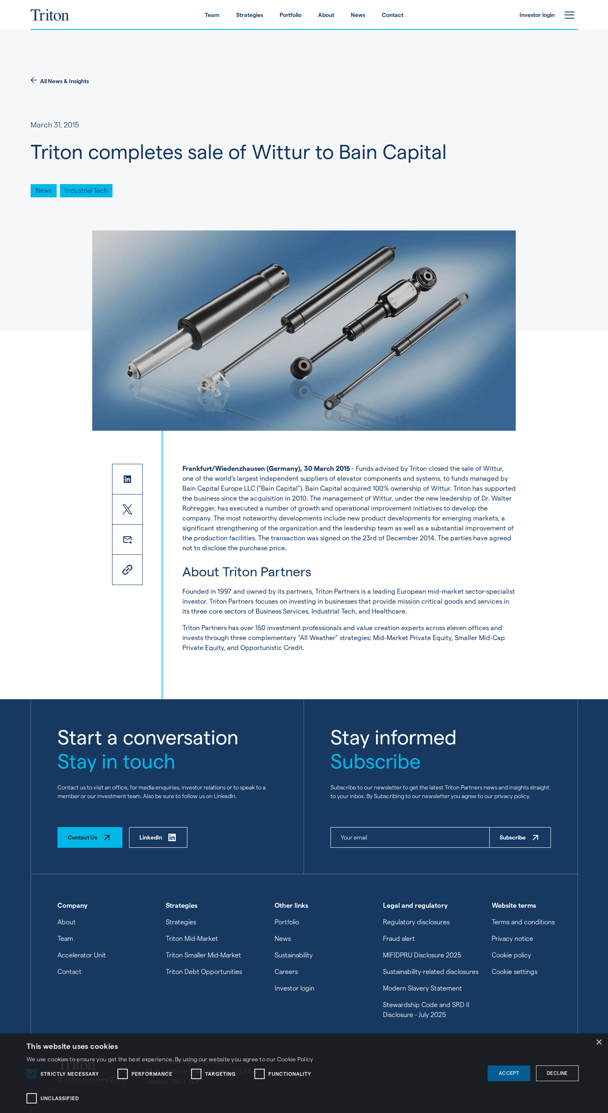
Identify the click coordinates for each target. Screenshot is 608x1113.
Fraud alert (399, 938)
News (283, 938)
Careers (286, 971)
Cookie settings (514, 971)
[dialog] (304, 1073)
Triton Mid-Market (192, 938)
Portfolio (287, 922)
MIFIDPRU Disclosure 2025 (422, 955)
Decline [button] (557, 1073)
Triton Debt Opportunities (204, 971)
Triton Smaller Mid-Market (203, 955)
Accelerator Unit (81, 955)
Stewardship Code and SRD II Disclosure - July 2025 (426, 1009)
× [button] (599, 1042)
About (66, 922)
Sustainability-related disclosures (431, 971)
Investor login (294, 988)
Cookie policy (511, 955)
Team (65, 938)
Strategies (181, 922)
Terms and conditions (523, 922)
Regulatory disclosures (416, 922)
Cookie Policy (295, 1059)
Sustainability (294, 955)
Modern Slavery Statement (422, 988)
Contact (69, 971)
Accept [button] (509, 1073)
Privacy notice (512, 938)
